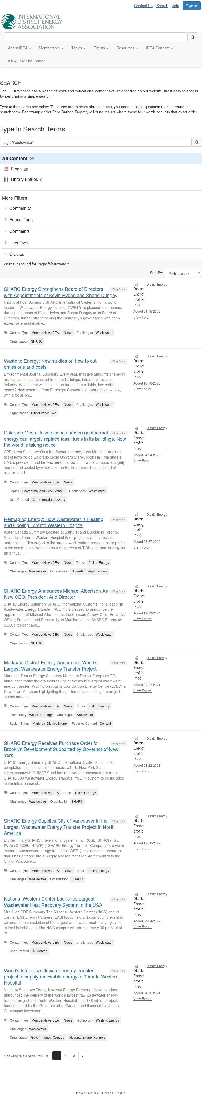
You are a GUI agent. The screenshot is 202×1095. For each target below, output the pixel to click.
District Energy (157, 284)
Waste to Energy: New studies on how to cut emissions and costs (50, 363)
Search (162, 5)
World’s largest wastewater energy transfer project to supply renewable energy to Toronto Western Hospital (61, 976)
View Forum (142, 317)
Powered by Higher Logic (101, 1093)
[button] (19, 47)
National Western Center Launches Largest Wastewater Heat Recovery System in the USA (53, 901)
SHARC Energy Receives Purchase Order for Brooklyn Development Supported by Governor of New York (61, 749)
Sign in (191, 5)
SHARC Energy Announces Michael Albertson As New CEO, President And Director (56, 593)
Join (175, 5)
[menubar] (158, 4)
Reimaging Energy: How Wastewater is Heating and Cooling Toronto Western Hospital (53, 521)
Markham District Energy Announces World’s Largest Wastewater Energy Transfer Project (51, 665)
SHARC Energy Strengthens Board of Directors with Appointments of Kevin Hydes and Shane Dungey (60, 291)
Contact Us (143, 5)
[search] (192, 36)
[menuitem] (145, 4)
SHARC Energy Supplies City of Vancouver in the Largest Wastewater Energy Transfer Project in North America (59, 826)
